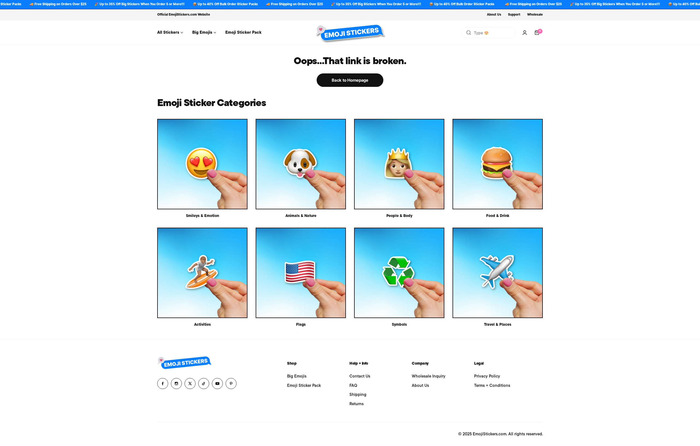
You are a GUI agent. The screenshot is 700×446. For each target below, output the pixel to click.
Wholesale (535, 14)
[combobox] (488, 32)
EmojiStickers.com (183, 14)
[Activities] (202, 273)
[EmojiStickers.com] (350, 32)
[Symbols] (399, 273)
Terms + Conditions (492, 386)
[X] (190, 383)
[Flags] (301, 273)
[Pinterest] (231, 383)
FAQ (353, 386)
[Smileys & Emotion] (202, 164)
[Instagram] (176, 383)
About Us (494, 14)
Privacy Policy (487, 376)
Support (514, 14)
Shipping (357, 395)
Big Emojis (297, 376)
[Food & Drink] (498, 164)
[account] (525, 33)
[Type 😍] (469, 32)
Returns (356, 404)
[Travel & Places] (498, 273)
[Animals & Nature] (301, 164)
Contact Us (359, 376)
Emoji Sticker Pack (304, 386)
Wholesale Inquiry (428, 376)
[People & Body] (399, 164)
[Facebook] (162, 383)
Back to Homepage (350, 80)
